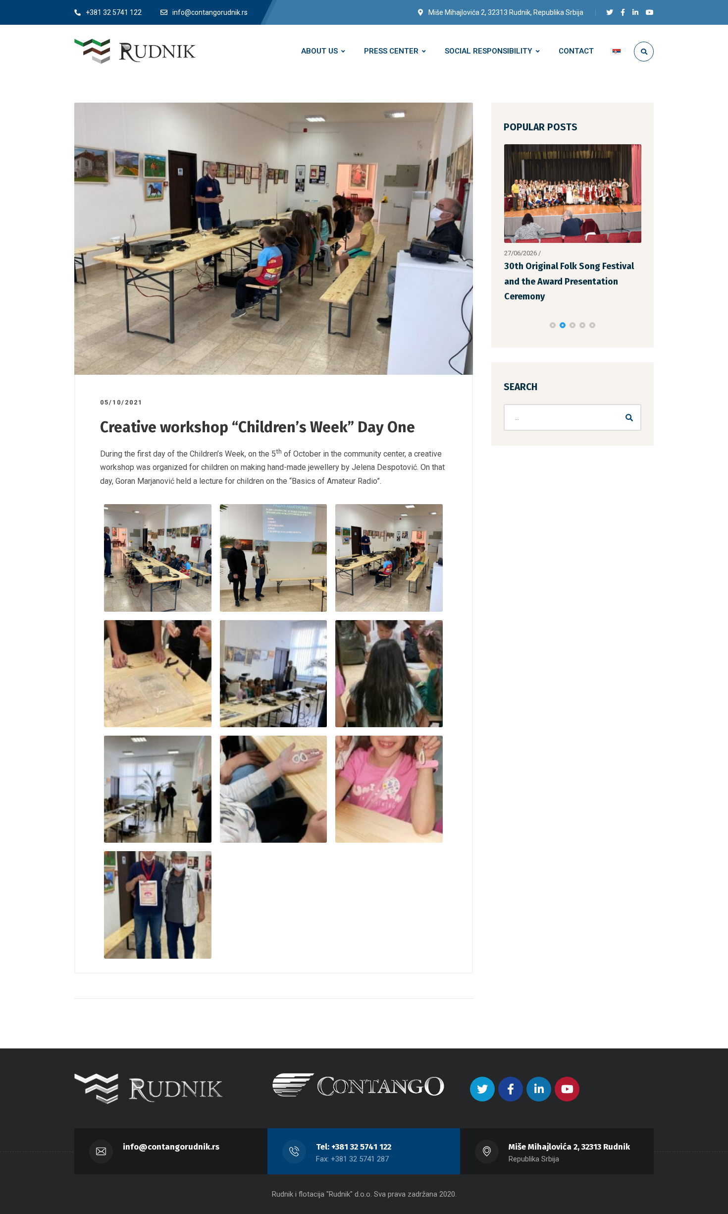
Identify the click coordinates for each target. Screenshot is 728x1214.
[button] (553, 295)
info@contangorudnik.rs (171, 1147)
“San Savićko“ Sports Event (561, 266)
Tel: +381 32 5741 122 (353, 1147)
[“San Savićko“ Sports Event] (573, 193)
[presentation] (508, 294)
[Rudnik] (135, 51)
